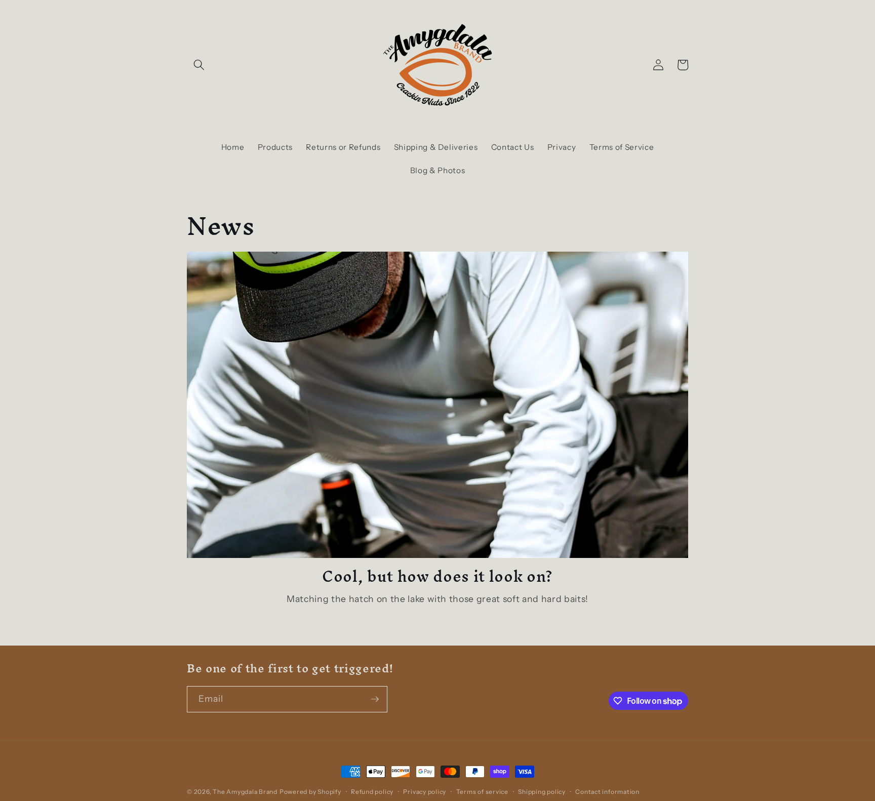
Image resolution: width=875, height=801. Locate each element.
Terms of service (482, 791)
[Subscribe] (375, 699)
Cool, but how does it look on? (437, 576)
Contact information (607, 791)
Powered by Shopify (310, 791)
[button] (199, 65)
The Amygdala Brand (245, 791)
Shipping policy (542, 791)
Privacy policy (424, 791)
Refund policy (372, 791)
